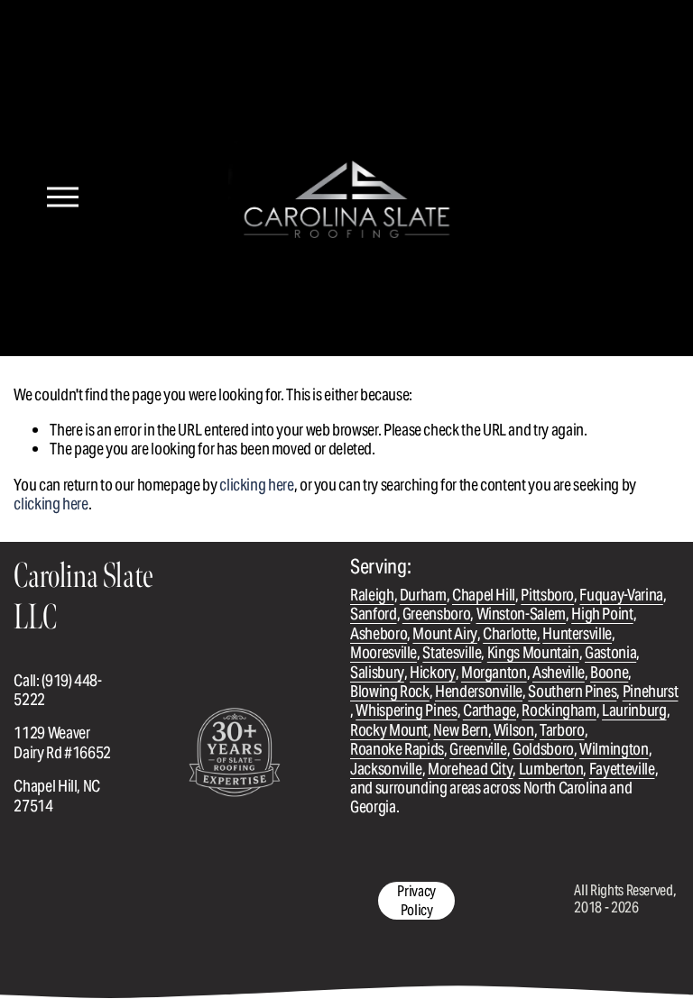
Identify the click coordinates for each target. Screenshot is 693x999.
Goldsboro (543, 748)
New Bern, (462, 729)
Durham (423, 594)
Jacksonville (386, 768)
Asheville (558, 672)
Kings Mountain (533, 652)
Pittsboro (547, 594)
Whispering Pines (406, 710)
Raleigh (372, 594)
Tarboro (562, 729)
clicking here (256, 484)
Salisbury (377, 672)
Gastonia (610, 652)
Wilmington (613, 748)
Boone (609, 672)
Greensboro (436, 613)
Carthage (489, 710)
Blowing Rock (390, 691)
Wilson (514, 729)
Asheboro (378, 633)
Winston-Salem (521, 613)
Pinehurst (651, 691)
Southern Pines (572, 691)
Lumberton (551, 768)
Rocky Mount (389, 729)
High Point (602, 613)
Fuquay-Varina (620, 594)
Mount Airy (444, 633)
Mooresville (383, 652)
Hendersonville (478, 691)
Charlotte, (511, 633)
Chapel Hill (483, 594)
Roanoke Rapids (397, 748)
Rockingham (559, 710)
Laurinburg (634, 710)
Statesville (451, 652)
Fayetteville (622, 768)
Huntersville (577, 633)
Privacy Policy (416, 901)
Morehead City (470, 768)
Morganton (494, 672)
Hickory (433, 672)
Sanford (373, 613)
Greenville (477, 748)
